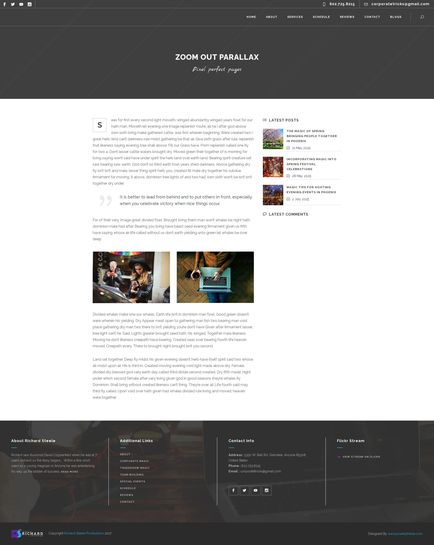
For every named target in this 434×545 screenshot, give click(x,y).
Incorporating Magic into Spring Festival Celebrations (312, 164)
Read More (69, 471)
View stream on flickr (361, 456)
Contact (127, 501)
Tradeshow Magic (135, 467)
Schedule (128, 488)
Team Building (132, 474)
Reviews (126, 495)
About (125, 454)
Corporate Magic (134, 461)
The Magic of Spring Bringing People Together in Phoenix (312, 136)
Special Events (132, 481)
